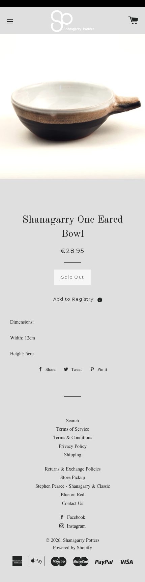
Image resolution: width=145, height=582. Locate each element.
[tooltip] (99, 300)
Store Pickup (72, 477)
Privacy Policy (73, 446)
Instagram (75, 526)
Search (72, 420)
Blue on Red (72, 494)
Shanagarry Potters (81, 540)
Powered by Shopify (72, 547)
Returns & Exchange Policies (72, 468)
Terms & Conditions (72, 437)
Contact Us (72, 503)
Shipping (72, 454)
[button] (72, 297)
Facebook (75, 517)
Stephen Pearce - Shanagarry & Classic (72, 486)
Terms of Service (72, 429)
